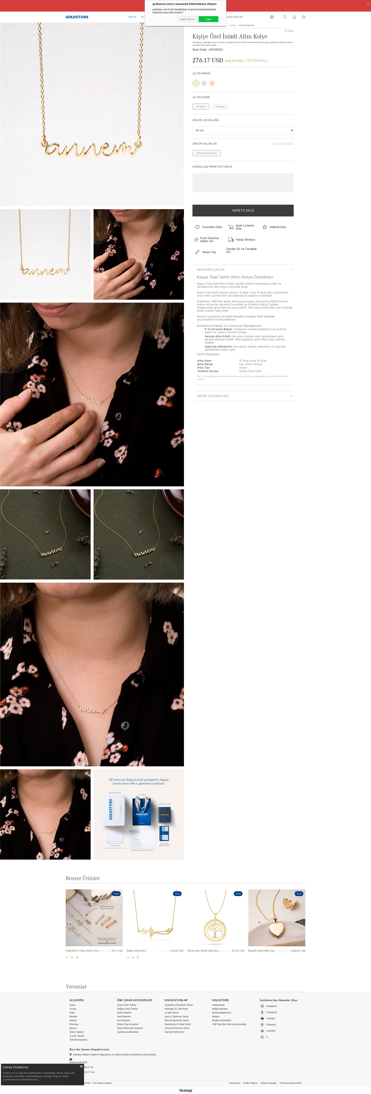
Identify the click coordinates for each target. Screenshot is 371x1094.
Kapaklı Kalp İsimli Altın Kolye (262, 950)
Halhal (73, 1020)
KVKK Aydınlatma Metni (290, 1083)
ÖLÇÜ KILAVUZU (283, 143)
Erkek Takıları (77, 1032)
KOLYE (132, 16)
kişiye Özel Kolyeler (262, 316)
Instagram (271, 1006)
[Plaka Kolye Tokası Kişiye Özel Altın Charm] (94, 917)
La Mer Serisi (172, 1012)
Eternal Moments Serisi (177, 1020)
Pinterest (271, 1024)
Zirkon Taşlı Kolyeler (127, 1024)
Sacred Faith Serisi (175, 1032)
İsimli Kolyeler (124, 1012)
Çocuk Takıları (77, 1036)
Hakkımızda (218, 1005)
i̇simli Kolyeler (235, 316)
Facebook (271, 1012)
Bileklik (73, 1016)
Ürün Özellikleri (211, 269)
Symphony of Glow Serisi (178, 1024)
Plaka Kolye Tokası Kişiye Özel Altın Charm (83, 950)
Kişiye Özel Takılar (126, 1005)
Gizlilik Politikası (250, 1083)
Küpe (72, 1012)
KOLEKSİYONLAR (232, 16)
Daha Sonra (187, 19)
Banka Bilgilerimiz (221, 1012)
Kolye (73, 1005)
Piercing (74, 1024)
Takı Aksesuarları (78, 1039)
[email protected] (78, 1062)
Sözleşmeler (235, 1083)
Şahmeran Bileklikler (128, 1032)
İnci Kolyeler (123, 1020)
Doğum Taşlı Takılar (127, 1008)
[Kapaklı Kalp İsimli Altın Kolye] (276, 917)
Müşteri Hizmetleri (221, 1020)
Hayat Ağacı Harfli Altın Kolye (203, 950)
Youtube (270, 1018)
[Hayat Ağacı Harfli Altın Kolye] (215, 917)
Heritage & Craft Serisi (176, 1008)
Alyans (73, 1028)
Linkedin (271, 1031)
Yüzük (73, 1008)
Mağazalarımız (220, 1008)
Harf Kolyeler (124, 1016)
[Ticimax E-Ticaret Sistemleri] (185, 1091)
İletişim (216, 1016)
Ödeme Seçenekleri (212, 396)
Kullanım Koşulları (268, 1083)
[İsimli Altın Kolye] (155, 917)
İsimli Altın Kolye (136, 950)
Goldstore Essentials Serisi (179, 1005)
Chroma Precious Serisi (177, 1028)
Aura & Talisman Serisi (176, 1016)
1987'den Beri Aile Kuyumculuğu (229, 1024)
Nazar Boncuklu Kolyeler (130, 1028)
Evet (208, 19)
